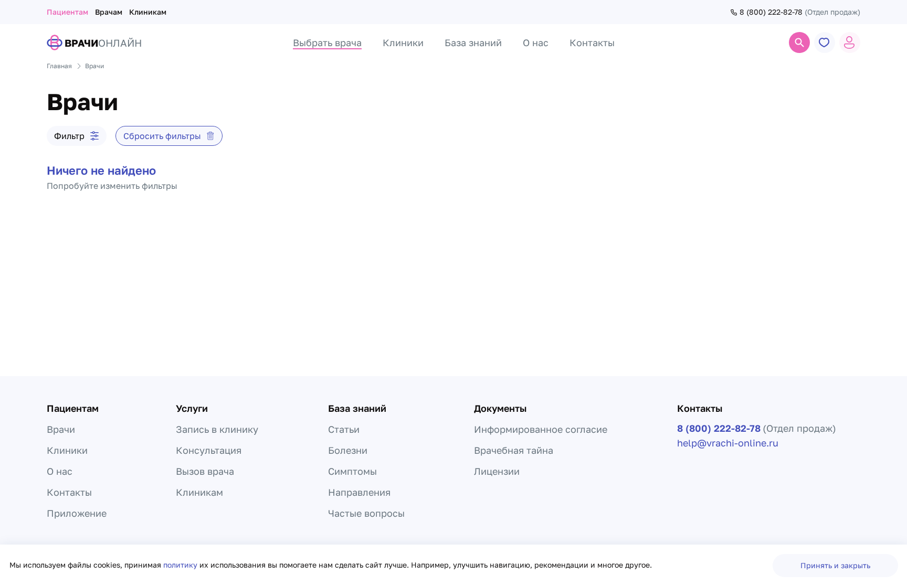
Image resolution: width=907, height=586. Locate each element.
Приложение (77, 513)
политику (181, 564)
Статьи (344, 429)
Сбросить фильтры (162, 136)
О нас (59, 471)
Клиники (67, 450)
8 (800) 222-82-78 (771, 12)
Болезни (347, 450)
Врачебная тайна (513, 450)
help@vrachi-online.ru (727, 443)
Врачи (61, 429)
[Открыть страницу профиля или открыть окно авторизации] (849, 42)
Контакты (69, 492)
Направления (359, 492)
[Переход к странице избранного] (824, 42)
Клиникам (147, 11)
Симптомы (352, 471)
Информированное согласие (540, 429)
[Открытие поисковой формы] (799, 42)
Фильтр (69, 136)
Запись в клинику (217, 429)
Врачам (108, 11)
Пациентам (67, 11)
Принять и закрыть (835, 565)
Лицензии (497, 471)
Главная (59, 66)
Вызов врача (205, 471)
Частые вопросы (366, 513)
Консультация (208, 450)
